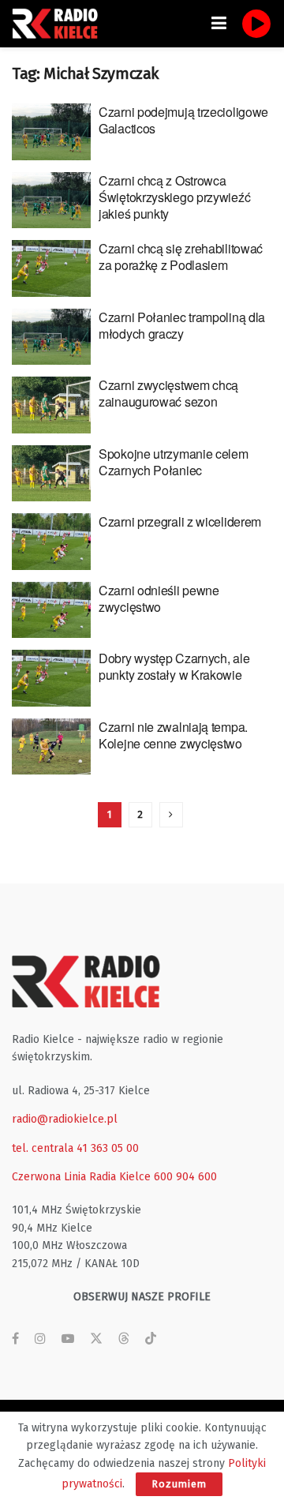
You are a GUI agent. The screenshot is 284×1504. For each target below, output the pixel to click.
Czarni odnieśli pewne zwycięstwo (159, 598)
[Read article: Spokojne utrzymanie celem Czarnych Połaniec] (51, 473)
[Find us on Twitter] (96, 1339)
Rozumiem (179, 1484)
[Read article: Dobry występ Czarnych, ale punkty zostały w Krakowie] (51, 678)
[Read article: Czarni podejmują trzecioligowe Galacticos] (51, 131)
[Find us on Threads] (123, 1339)
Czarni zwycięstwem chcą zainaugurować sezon (168, 393)
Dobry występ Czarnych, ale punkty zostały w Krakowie (174, 666)
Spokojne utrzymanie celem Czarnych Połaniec (173, 461)
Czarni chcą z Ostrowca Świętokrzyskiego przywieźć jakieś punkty (174, 197)
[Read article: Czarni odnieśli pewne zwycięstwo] (51, 610)
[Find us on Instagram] (40, 1339)
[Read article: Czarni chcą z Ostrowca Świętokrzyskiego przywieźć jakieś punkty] (51, 200)
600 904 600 (185, 1176)
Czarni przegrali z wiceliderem (180, 521)
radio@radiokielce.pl (65, 1119)
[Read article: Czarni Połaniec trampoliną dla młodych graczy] (51, 337)
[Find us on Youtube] (68, 1339)
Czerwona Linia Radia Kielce (81, 1176)
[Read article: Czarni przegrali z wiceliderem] (51, 541)
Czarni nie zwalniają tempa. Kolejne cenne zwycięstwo (173, 735)
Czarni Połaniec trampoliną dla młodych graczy (182, 325)
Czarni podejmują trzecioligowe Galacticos (183, 120)
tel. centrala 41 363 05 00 (75, 1148)
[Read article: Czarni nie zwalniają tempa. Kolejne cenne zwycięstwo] (51, 746)
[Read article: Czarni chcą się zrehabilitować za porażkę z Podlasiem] (51, 268)
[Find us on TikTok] (150, 1339)
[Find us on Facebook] (15, 1339)
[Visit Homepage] (59, 23)
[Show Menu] (218, 23)
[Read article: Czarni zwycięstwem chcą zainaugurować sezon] (51, 405)
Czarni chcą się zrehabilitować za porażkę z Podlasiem (181, 256)
